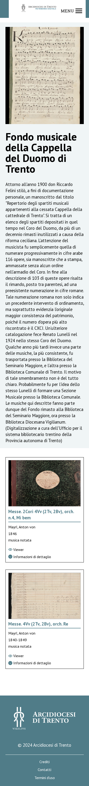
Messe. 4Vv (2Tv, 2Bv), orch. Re (38, 624)
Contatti (44, 769)
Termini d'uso (44, 778)
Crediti (44, 762)
